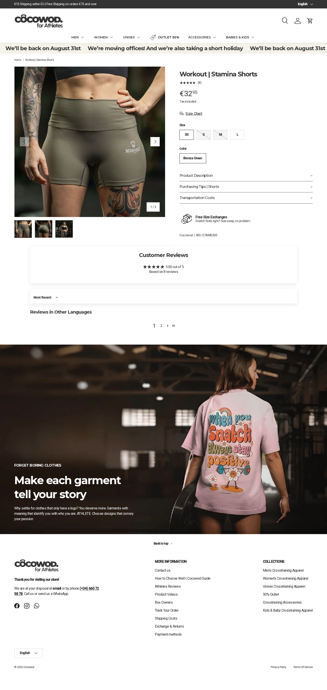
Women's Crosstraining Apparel (285, 578)
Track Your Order (166, 610)
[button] (310, 21)
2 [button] (161, 326)
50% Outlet (271, 594)
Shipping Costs (166, 618)
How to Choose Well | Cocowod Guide (182, 578)
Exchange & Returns (169, 626)
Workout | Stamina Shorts (39, 60)
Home (17, 60)
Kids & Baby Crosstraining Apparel (288, 610)
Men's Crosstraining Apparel (283, 570)
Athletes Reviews (168, 586)
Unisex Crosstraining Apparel (284, 586)
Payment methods (168, 634)
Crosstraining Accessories (282, 602)
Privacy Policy (278, 667)
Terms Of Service (303, 667)
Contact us (162, 570)
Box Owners (164, 602)
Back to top (161, 543)
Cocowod (186, 235)
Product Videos (166, 594)
